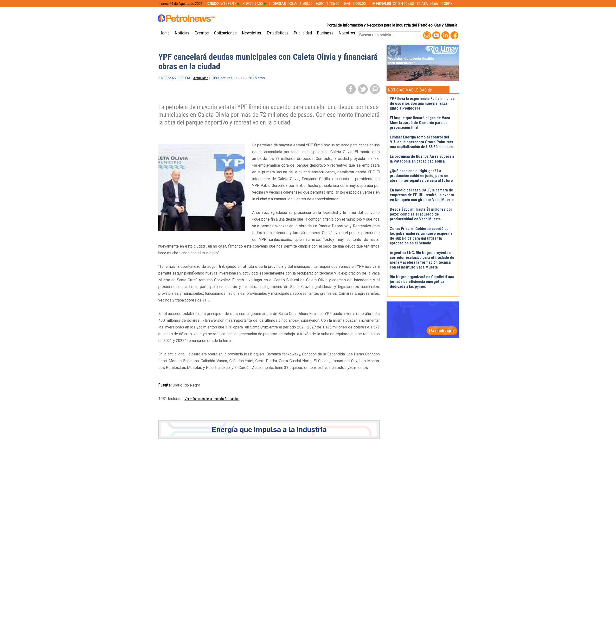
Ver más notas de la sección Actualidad (212, 399)
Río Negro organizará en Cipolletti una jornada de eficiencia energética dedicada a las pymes (422, 281)
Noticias (182, 32)
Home (165, 32)
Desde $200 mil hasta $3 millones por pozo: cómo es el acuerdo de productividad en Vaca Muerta (421, 214)
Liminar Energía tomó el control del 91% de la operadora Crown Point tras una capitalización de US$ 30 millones (421, 142)
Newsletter (252, 32)
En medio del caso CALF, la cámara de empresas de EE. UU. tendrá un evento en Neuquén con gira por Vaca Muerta (422, 195)
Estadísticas (278, 32)
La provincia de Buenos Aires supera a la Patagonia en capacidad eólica (422, 159)
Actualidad (200, 78)
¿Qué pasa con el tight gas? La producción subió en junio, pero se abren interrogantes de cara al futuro (421, 175)
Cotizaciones (225, 32)
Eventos (202, 32)
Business (325, 32)
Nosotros (347, 32)
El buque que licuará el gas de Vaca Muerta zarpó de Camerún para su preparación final (420, 122)
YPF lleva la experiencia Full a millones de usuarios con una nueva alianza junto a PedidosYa (422, 103)
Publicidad (303, 32)
